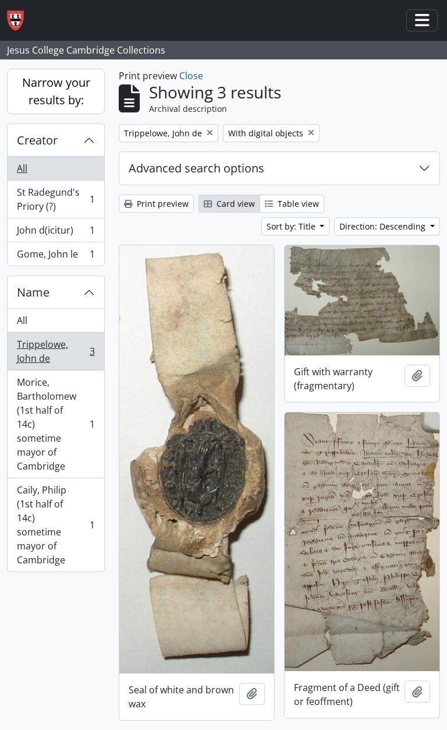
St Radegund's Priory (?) (55, 199)
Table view (297, 203)
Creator (37, 140)
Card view (234, 203)
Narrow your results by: (56, 91)
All (22, 168)
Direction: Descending (383, 226)
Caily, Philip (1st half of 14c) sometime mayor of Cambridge (55, 525)
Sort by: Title (292, 226)
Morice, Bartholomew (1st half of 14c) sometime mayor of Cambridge (55, 424)
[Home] (20, 21)
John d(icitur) (55, 233)
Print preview (161, 203)
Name (33, 292)
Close (191, 75)
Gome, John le (55, 257)
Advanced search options (196, 168)
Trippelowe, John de (55, 351)
